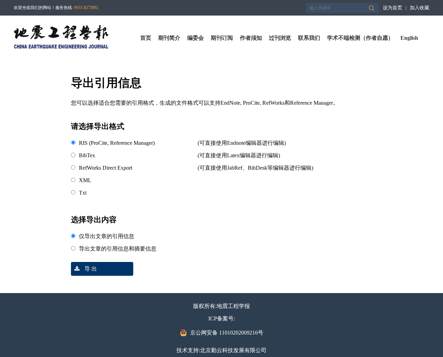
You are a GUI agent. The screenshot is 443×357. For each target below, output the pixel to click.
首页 (145, 38)
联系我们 (309, 38)
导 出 (90, 269)
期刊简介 (169, 38)
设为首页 (392, 7)
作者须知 (251, 38)
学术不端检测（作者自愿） (360, 38)
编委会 (195, 38)
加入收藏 (419, 7)
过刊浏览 (280, 38)
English (409, 38)
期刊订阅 (222, 38)
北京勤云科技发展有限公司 (233, 350)
